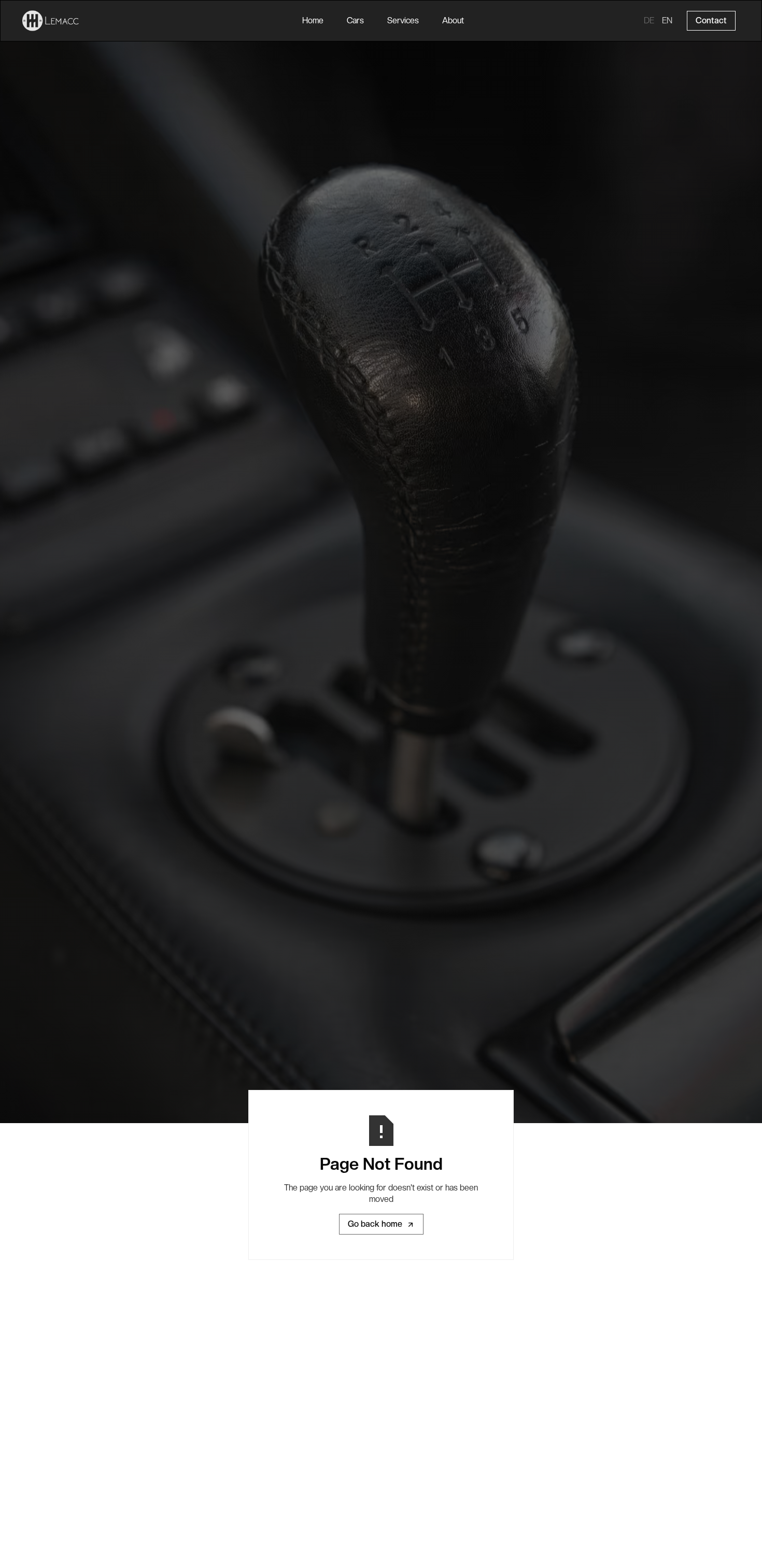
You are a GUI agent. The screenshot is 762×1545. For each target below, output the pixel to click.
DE (649, 20)
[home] (50, 21)
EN (667, 20)
